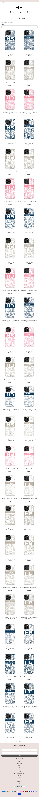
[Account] (2, 2)
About (20, 767)
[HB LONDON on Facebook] (16, 758)
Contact (19, 769)
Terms (19, 779)
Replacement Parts (19, 763)
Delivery (19, 777)
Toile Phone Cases (19, 18)
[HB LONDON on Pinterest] (18, 758)
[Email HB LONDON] (22, 758)
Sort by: (2, 24)
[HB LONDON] (19, 9)
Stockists (19, 771)
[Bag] (3, 2)
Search (19, 761)
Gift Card (19, 765)
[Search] (1, 2)
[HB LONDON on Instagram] (20, 758)
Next (20, 741)
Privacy (19, 783)
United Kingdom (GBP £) (19, 786)
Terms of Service (19, 781)
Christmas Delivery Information (19, 773)
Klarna (19, 775)
